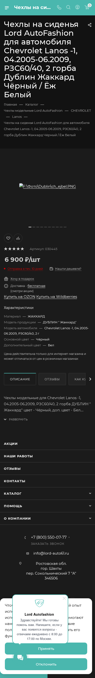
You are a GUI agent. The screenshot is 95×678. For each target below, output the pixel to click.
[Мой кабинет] (77, 7)
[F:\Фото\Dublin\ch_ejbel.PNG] (47, 186)
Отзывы (52, 379)
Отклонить (46, 664)
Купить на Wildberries (56, 296)
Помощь (13, 506)
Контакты (14, 481)
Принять (46, 648)
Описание (20, 379)
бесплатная (36, 286)
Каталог (13, 493)
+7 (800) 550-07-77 (48, 537)
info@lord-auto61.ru (51, 553)
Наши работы (18, 456)
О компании (17, 518)
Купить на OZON (19, 296)
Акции (11, 444)
